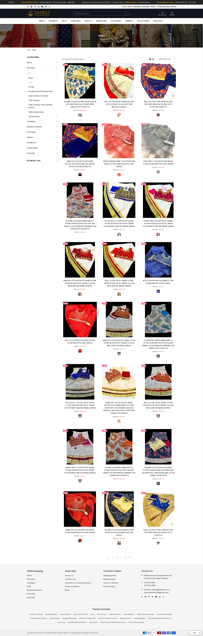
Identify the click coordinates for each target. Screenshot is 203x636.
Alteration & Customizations (78, 583)
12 (125, 557)
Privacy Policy (109, 586)
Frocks (31, 87)
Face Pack (93, 622)
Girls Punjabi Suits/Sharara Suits (113, 622)
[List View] (153, 59)
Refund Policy (109, 579)
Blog (67, 590)
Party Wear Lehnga (164, 614)
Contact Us (70, 579)
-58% (104, 366)
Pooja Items (143, 21)
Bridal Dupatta (51, 614)
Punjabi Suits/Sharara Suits (41, 91)
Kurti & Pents (55, 618)
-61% (104, 124)
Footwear (116, 21)
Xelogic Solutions (90, 633)
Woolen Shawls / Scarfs (107, 618)
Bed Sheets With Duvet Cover (160, 618)
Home (28, 50)
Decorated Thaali (81, 614)
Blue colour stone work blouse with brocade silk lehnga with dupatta (158, 532)
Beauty (88, 21)
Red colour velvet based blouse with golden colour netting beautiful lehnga (119, 104)
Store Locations (72, 586)
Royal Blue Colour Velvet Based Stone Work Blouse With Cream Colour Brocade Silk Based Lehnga (119, 223)
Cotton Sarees (115, 614)
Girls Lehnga (34, 100)
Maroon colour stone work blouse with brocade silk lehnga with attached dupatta (80, 164)
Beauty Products (34, 126)
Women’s (53, 21)
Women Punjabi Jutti (87, 618)
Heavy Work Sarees (136, 622)
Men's (42, 21)
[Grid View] (150, 59)
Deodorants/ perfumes (77, 622)
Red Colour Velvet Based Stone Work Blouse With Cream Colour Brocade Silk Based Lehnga (119, 283)
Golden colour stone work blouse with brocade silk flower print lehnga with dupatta (80, 104)
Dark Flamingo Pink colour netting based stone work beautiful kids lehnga (119, 164)
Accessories (34, 116)
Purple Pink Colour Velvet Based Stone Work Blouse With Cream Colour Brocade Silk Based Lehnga (158, 223)
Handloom (101, 21)
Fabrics (129, 21)
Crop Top (61, 622)
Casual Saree (65, 614)
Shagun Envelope (69, 618)
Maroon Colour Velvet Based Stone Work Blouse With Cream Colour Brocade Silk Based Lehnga (80, 283)
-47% (65, 65)
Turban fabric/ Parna (38, 618)
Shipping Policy (110, 575)
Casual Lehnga (140, 618)
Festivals (158, 21)
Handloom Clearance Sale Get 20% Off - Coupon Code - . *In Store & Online (91, 2)
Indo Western (128, 614)
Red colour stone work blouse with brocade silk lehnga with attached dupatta (158, 104)
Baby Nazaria (125, 618)
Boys (31, 78)
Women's (31, 68)
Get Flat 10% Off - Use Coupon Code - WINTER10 (158, 2)
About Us (69, 575)
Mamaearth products (145, 614)
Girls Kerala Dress (36, 112)
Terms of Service (111, 583)
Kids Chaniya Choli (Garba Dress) (40, 106)
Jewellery (76, 21)
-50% (144, 244)
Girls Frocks (101, 614)
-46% (104, 65)
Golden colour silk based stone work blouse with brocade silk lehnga (119, 532)
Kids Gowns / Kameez (38, 96)
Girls (31, 82)
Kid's (64, 21)
